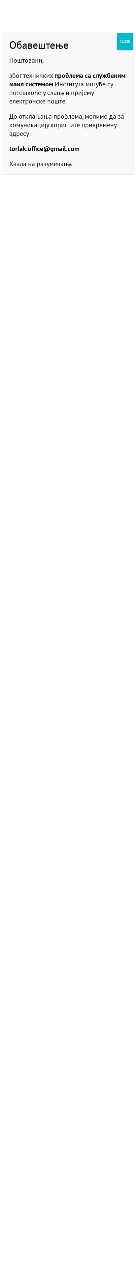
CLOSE (124, 41)
